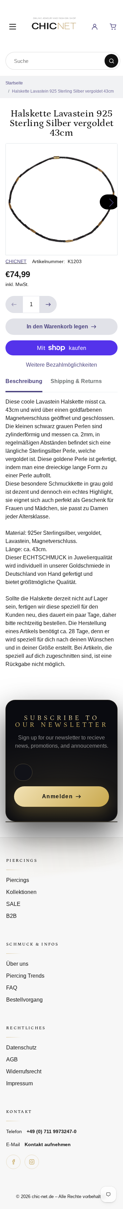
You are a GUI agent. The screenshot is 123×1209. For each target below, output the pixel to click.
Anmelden (57, 796)
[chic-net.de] (54, 25)
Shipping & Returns (76, 381)
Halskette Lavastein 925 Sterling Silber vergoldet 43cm (63, 91)
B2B (11, 916)
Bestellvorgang (24, 1000)
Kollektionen (21, 892)
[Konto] (94, 26)
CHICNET (16, 261)
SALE (13, 904)
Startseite (14, 83)
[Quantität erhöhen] (48, 304)
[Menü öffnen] (12, 26)
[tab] (28, 383)
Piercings (17, 880)
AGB (12, 1059)
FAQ (11, 988)
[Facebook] (13, 1162)
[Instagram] (32, 1162)
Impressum (19, 1083)
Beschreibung (23, 381)
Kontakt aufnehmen (48, 1144)
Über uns (17, 964)
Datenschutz (21, 1047)
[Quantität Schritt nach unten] (14, 304)
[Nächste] (109, 201)
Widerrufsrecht (23, 1071)
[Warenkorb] (113, 26)
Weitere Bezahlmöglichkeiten (61, 365)
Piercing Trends (25, 976)
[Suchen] (111, 61)
